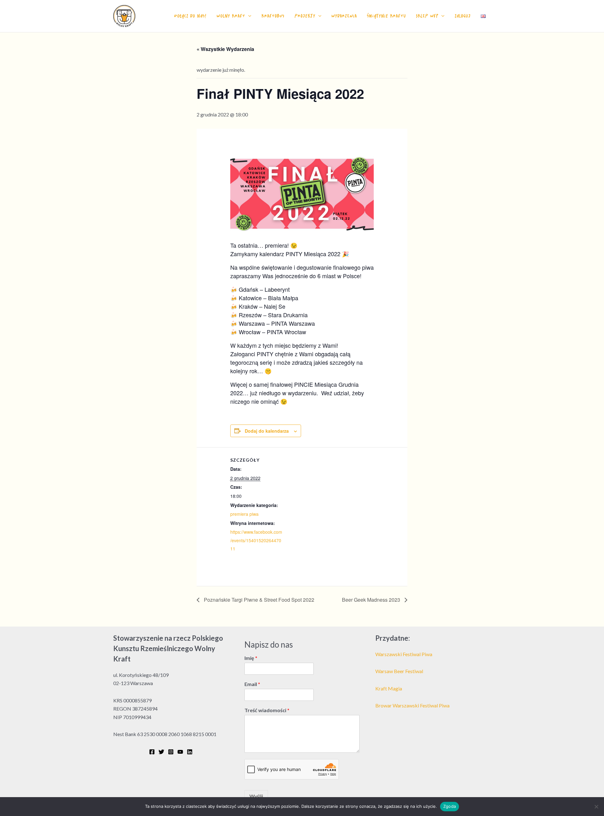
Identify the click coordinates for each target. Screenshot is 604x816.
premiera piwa (244, 514)
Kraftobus (272, 16)
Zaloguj (463, 16)
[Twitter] (161, 752)
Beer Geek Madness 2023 (371, 599)
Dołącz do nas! (190, 16)
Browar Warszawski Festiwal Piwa (412, 705)
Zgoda (449, 806)
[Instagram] (171, 752)
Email (252, 684)
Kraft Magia (388, 688)
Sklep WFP (427, 16)
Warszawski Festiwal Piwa (403, 654)
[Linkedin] (190, 752)
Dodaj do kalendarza (267, 431)
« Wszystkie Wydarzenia (225, 49)
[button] (248, 16)
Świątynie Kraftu (386, 16)
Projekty (304, 16)
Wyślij (256, 796)
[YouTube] (180, 752)
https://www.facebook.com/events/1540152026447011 (256, 540)
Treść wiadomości (266, 710)
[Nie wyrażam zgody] (596, 806)
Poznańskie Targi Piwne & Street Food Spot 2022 (258, 599)
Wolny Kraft (230, 16)
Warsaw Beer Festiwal (399, 671)
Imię (250, 658)
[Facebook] (152, 752)
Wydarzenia (344, 16)
